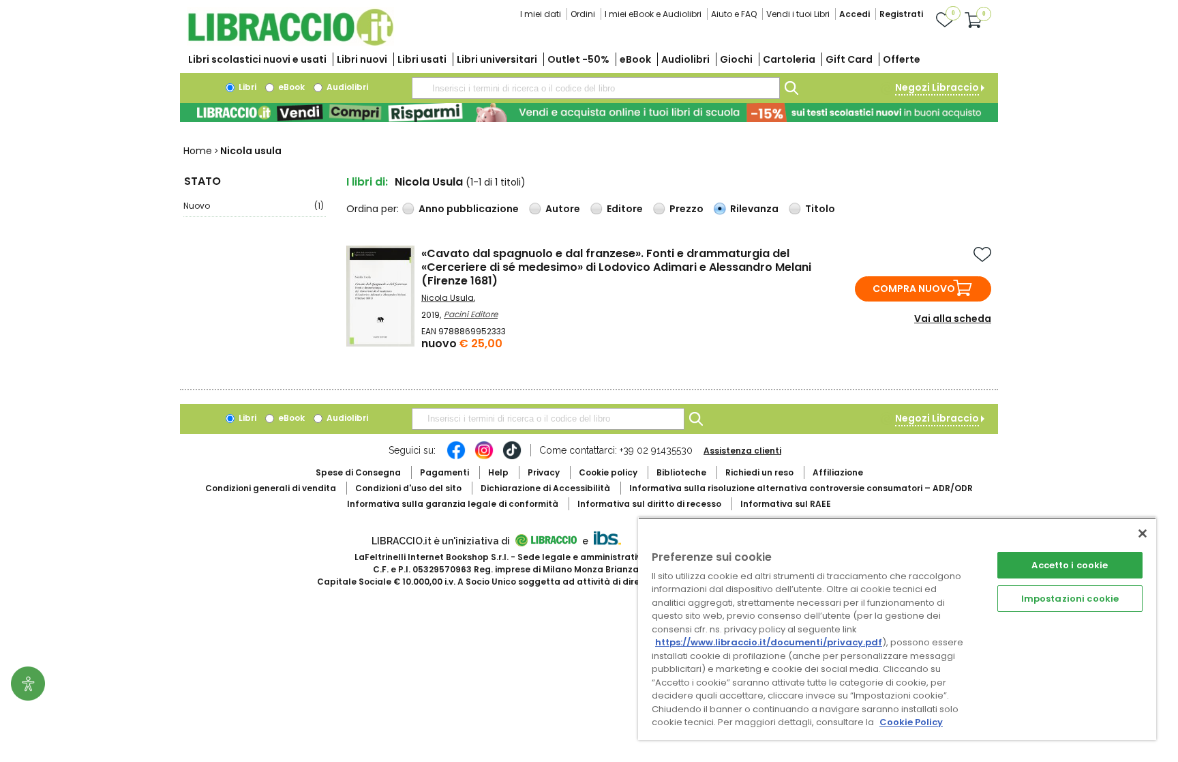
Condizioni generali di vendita (270, 488)
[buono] (589, 112)
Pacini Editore (471, 314)
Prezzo (686, 209)
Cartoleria (789, 59)
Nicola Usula (447, 298)
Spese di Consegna (358, 472)
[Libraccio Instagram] (484, 457)
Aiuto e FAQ (734, 14)
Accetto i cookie (1069, 565)
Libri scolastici (257, 59)
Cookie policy (608, 472)
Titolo (820, 209)
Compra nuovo (914, 288)
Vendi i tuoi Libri (798, 14)
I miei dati (540, 14)
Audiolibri (685, 59)
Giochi (736, 59)
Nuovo (253, 205)
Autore (562, 209)
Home (197, 151)
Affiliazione (838, 472)
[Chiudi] (1142, 533)
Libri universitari (497, 59)
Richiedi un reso (759, 472)
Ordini (583, 14)
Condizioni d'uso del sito (408, 488)
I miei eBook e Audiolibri (653, 14)
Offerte (901, 59)
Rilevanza (754, 209)
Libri (246, 87)
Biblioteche (681, 472)
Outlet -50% (578, 59)
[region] (897, 628)
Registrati (901, 14)
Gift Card (849, 59)
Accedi (854, 14)
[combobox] (596, 88)
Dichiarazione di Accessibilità (545, 488)
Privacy (544, 472)
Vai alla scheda (952, 318)
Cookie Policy (911, 722)
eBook (635, 59)
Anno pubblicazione (469, 209)
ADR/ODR (801, 488)
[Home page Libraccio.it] (290, 42)
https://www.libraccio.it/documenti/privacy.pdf (768, 642)
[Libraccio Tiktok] (512, 457)
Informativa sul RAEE (785, 504)
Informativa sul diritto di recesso (649, 504)
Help (498, 472)
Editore (625, 209)
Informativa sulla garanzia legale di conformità (452, 504)
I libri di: (367, 182)
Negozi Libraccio (937, 87)
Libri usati (422, 59)
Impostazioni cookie (1070, 598)
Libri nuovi (362, 59)
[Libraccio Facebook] (456, 457)
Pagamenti (444, 472)
